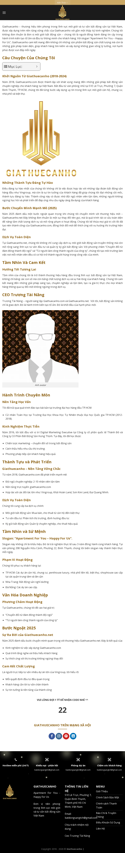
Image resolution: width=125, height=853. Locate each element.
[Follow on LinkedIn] (73, 736)
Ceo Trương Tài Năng (77, 835)
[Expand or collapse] (37, 66)
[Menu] (4, 12)
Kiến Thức (61, 2)
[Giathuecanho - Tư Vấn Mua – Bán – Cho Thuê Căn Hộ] (63, 12)
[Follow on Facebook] (52, 736)
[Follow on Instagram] (59, 736)
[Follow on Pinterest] (66, 736)
